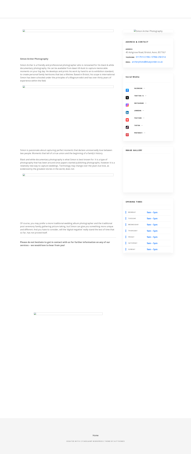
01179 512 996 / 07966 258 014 (151, 57)
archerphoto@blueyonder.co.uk (147, 61)
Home (95, 435)
